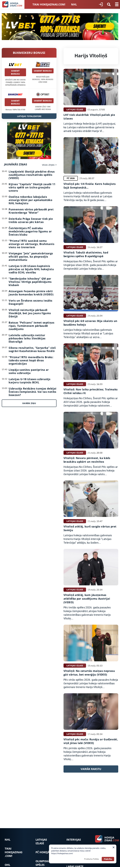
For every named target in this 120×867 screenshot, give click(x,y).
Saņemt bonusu (15, 72)
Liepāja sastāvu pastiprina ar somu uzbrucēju (29, 371)
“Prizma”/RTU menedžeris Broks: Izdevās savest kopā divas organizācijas (31, 360)
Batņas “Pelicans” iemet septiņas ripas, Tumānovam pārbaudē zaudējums (31, 326)
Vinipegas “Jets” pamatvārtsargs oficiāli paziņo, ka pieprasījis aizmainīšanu (31, 256)
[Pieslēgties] (101, 4)
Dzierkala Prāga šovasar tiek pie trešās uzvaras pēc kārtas (31, 220)
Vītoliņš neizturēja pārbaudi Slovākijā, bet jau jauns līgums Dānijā (30, 313)
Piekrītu (108, 859)
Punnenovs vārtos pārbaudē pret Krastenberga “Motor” (31, 211)
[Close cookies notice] (113, 847)
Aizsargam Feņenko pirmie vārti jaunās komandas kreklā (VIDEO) (31, 293)
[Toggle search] (109, 4)
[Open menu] (117, 4)
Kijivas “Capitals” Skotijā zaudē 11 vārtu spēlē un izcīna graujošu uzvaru (32, 187)
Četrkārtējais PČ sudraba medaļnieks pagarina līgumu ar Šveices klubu (30, 231)
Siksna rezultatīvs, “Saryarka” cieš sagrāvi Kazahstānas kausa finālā (32, 349)
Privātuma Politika (91, 859)
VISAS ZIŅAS (48, 164)
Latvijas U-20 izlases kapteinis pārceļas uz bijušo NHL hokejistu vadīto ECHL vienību (31, 269)
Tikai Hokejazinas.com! (48, 4)
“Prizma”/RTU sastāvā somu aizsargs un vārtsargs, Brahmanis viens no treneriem (31, 244)
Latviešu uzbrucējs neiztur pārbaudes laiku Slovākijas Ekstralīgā (27, 338)
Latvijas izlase (41, 841)
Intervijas (73, 839)
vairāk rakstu (91, 769)
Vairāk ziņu (29, 403)
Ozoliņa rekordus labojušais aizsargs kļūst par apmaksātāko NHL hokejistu (30, 200)
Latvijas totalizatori (29, 116)
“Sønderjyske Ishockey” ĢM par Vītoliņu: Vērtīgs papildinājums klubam (30, 282)
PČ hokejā (42, 852)
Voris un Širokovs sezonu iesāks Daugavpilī (30, 302)
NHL (74, 4)
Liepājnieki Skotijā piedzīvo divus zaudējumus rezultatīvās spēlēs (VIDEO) (32, 175)
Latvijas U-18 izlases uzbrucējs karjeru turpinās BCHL (29, 380)
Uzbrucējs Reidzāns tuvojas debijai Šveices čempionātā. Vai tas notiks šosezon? (32, 392)
